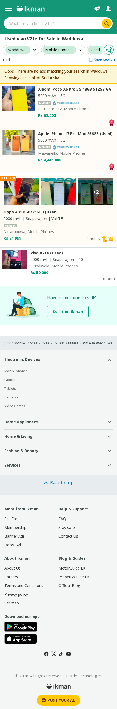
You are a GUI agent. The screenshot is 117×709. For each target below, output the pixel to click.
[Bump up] (104, 238)
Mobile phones (15, 371)
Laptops (10, 379)
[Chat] (97, 8)
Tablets (10, 388)
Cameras (11, 397)
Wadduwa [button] (17, 50)
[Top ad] (111, 121)
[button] (102, 59)
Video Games (14, 406)
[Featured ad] (110, 238)
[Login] (108, 8)
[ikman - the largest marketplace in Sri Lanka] (30, 9)
